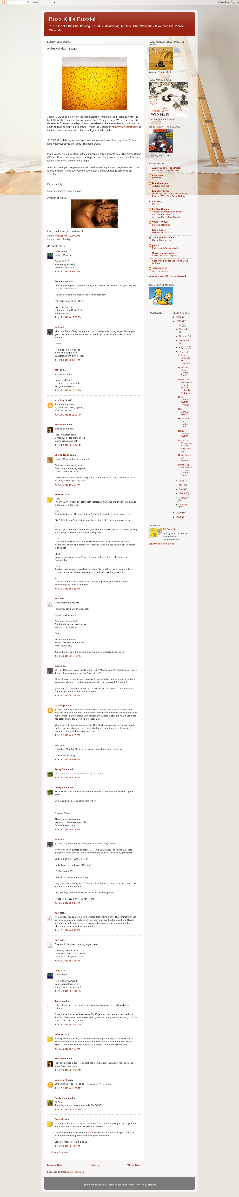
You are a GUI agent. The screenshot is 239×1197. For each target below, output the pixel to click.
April (181, 489)
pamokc (156, 245)
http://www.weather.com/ (125, 127)
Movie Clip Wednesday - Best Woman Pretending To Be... (185, 386)
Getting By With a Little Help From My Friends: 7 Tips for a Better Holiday (170, 195)
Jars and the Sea (160, 271)
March (182, 493)
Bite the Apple (160, 183)
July (181, 351)
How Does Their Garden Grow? (183, 371)
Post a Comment (60, 1152)
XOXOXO (156, 178)
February (183, 498)
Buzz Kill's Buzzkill (73, 19)
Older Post (134, 1165)
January (183, 504)
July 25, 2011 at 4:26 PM (67, 903)
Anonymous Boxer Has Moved (169, 276)
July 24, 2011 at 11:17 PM (68, 415)
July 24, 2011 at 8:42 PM (67, 360)
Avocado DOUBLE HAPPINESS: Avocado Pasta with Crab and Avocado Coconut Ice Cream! (167, 214)
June (182, 481)
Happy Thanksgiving (161, 240)
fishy (57, 251)
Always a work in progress (164, 255)
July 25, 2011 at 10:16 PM (68, 991)
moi (57, 327)
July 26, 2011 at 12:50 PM (68, 1109)
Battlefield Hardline (161, 225)
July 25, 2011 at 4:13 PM (67, 777)
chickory (157, 201)
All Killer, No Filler (160, 186)
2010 (179, 513)
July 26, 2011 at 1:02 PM (67, 1146)
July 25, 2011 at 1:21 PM (67, 695)
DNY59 (130, 1185)
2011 (179, 325)
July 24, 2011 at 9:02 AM (67, 271)
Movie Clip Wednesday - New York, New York (185, 445)
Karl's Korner (159, 230)
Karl (57, 598)
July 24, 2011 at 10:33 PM (68, 390)
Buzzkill (96, 1132)
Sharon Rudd (62, 455)
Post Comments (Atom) (73, 1172)
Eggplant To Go (161, 191)
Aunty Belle (61, 769)
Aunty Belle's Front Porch (166, 168)
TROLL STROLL (161, 222)
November (184, 329)
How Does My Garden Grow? (183, 422)
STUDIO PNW (159, 268)
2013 (179, 317)
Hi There (156, 263)
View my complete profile (161, 544)
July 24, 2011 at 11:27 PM (68, 445)
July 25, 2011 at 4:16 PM (67, 829)
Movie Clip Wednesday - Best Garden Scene (185, 470)
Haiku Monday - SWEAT (184, 412)
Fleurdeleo (60, 424)
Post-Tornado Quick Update (165, 248)
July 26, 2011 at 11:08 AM (68, 1070)
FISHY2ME (158, 175)
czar (57, 370)
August (183, 347)
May (181, 485)
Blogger (152, 1185)
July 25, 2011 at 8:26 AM (67, 589)
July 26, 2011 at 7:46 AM (67, 1049)
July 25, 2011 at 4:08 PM (67, 759)
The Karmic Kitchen (163, 237)
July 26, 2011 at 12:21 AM (68, 1024)
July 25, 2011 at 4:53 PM (67, 930)
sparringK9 (61, 400)
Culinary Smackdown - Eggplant (184, 359)
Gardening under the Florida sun (170, 261)
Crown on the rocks (163, 253)
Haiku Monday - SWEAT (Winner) (184, 401)
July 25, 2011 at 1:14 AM (67, 485)
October (183, 336)
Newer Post (55, 1165)
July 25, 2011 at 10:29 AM (68, 656)
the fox (155, 204)
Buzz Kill (59, 494)
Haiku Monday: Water (162, 232)
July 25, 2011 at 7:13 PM (67, 961)
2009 (179, 517)
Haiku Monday (62, 239)
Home (95, 1165)
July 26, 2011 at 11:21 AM (68, 1088)
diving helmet (95, 923)
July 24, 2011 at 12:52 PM (68, 317)
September (184, 340)
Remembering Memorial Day (165, 170)
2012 (179, 321)
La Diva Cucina (160, 209)
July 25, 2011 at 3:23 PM (67, 735)
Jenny (58, 1001)
